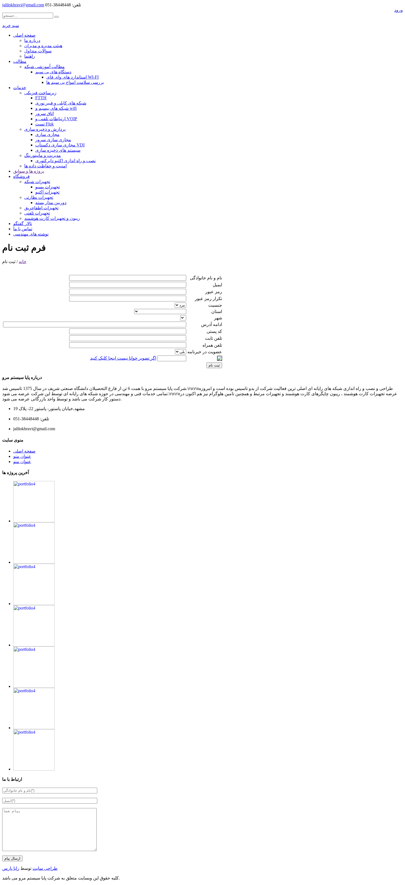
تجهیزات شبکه (37, 181)
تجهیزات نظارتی (38, 197)
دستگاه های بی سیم (53, 71)
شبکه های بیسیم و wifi (56, 108)
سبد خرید (10, 25)
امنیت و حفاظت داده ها (45, 166)
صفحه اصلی (24, 35)
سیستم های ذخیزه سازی (57, 150)
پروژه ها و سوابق (28, 171)
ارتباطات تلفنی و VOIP (56, 118)
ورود (398, 10)
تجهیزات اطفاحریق (41, 207)
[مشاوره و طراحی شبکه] (34, 520)
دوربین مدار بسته (50, 202)
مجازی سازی (47, 134)
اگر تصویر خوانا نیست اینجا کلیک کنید (123, 358)
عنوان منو (22, 456)
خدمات (19, 87)
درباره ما (32, 40)
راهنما (29, 56)
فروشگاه (21, 176)
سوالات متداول (38, 51)
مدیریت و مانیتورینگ (42, 155)
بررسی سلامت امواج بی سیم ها (75, 82)
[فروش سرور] (34, 727)
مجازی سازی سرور (53, 139)
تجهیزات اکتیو (47, 192)
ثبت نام (214, 365)
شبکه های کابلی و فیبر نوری (60, 103)
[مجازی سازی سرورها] (34, 686)
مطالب (19, 61)
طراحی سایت (45, 868)
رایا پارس (10, 868)
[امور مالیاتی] (34, 645)
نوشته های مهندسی (30, 234)
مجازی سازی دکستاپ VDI (60, 145)
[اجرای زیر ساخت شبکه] (34, 562)
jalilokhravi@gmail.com (23, 4)
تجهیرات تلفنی (37, 213)
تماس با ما (22, 228)
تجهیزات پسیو (47, 187)
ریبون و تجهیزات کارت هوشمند (52, 218)
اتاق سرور (44, 113)
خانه (22, 261)
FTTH (41, 97)
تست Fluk (44, 124)
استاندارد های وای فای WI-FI (72, 77)
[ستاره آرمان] (34, 603)
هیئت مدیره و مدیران (43, 45)
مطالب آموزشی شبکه (44, 66)
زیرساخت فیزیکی (40, 92)
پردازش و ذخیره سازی (45, 129)
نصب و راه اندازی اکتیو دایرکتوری (65, 160)
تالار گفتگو (22, 223)
